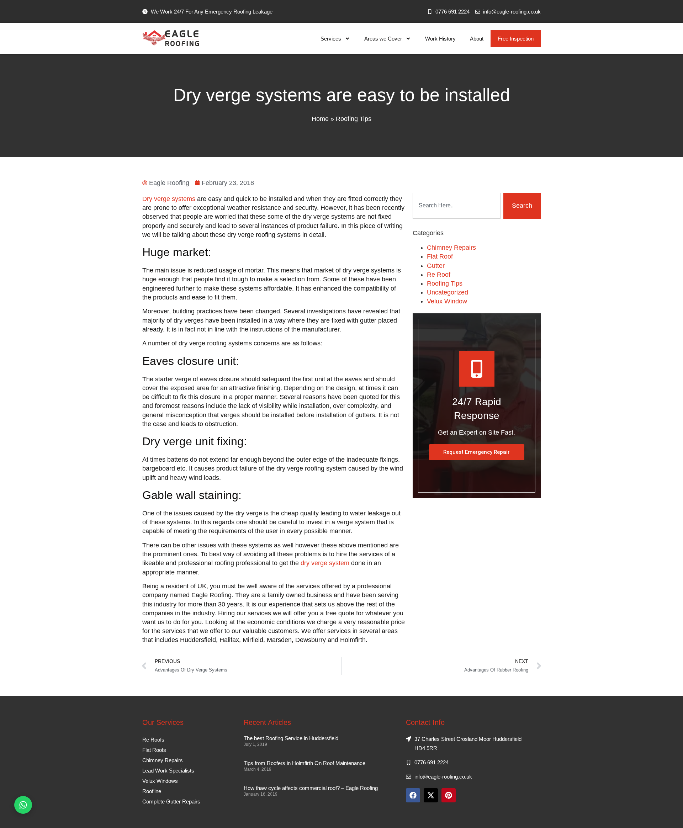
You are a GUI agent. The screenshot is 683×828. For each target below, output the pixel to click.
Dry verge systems (168, 198)
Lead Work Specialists (168, 771)
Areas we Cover (383, 39)
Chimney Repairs (451, 247)
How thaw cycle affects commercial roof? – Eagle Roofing (311, 788)
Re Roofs (153, 740)
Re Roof (438, 274)
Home (320, 118)
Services (331, 39)
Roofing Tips (353, 118)
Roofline (151, 791)
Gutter (436, 265)
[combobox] (457, 206)
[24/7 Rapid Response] (476, 369)
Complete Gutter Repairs (171, 801)
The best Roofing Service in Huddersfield (291, 738)
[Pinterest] (448, 795)
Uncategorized (447, 292)
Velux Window (447, 301)
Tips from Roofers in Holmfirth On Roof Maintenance (304, 763)
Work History (440, 39)
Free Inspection (516, 39)
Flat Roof (440, 256)
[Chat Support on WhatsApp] (23, 805)
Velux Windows (160, 781)
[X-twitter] (431, 795)
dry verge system (325, 563)
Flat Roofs (154, 750)
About (476, 39)
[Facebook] (413, 795)
